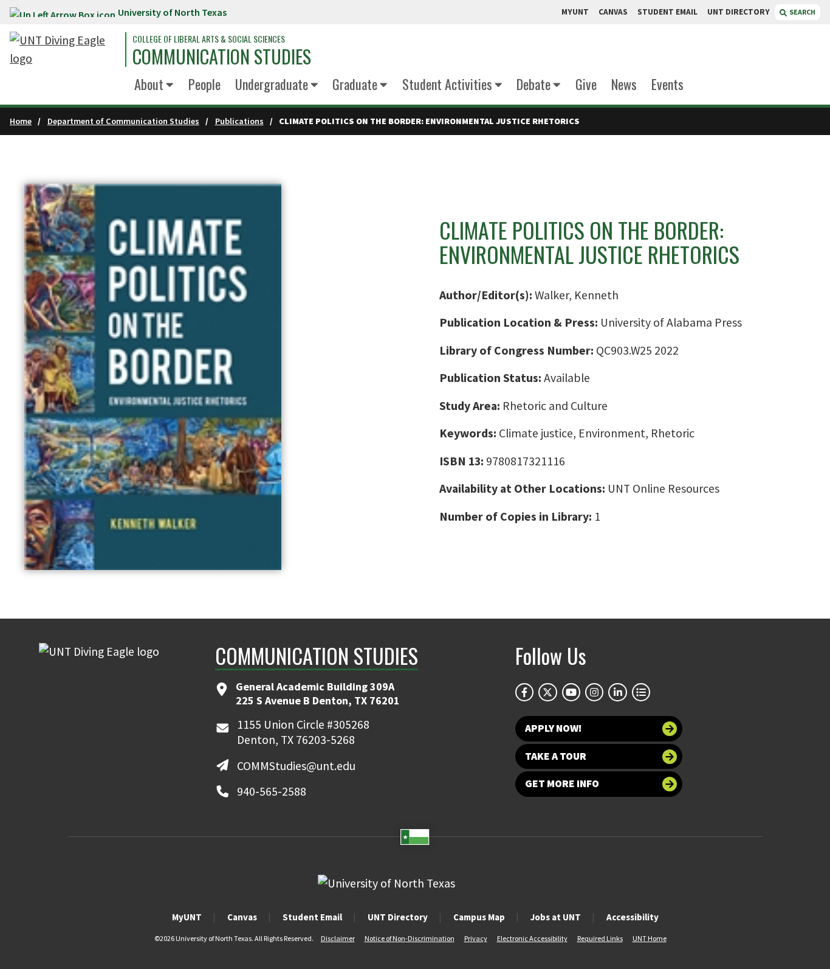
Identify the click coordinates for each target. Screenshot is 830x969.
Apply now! (553, 728)
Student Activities (447, 84)
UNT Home (650, 938)
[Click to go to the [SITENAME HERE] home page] (64, 50)
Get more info (562, 783)
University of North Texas (172, 12)
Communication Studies (221, 56)
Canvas (242, 917)
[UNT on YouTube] (571, 692)
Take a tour (555, 756)
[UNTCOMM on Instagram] (594, 692)
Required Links (600, 938)
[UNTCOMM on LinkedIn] (617, 692)
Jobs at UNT (555, 917)
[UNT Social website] (641, 692)
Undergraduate (271, 84)
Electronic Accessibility (532, 938)
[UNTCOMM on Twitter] (547, 692)
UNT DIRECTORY (738, 12)
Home (21, 121)
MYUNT (575, 12)
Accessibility (632, 917)
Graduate (354, 84)
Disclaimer (338, 938)
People (204, 84)
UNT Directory (398, 917)
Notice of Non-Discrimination (409, 938)
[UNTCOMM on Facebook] (524, 692)
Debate (533, 84)
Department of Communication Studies (123, 121)
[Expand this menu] (170, 85)
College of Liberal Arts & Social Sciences (208, 39)
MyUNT (187, 917)
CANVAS (613, 12)
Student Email (312, 917)
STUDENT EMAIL (667, 12)
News (624, 84)
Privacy (475, 938)
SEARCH (801, 11)
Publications (239, 121)
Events (667, 84)
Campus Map (479, 917)
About (148, 84)
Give (586, 84)
